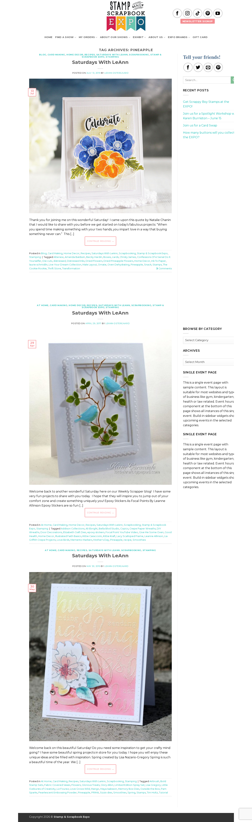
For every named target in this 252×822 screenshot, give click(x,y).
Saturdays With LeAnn (112, 54)
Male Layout (89, 264)
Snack (147, 264)
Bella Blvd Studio (109, 528)
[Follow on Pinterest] (207, 13)
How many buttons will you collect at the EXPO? (210, 135)
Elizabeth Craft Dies (74, 532)
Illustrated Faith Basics (68, 536)
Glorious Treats (91, 785)
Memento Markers (81, 539)
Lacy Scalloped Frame (130, 536)
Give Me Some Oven (151, 532)
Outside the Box (150, 788)
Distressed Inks (75, 261)
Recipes (89, 54)
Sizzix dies (106, 792)
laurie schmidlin (38, 264)
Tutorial (163, 792)
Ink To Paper (158, 261)
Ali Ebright (92, 528)
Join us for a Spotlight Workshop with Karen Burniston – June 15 (210, 116)
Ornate (102, 264)
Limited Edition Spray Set (130, 785)
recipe (128, 539)
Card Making (56, 54)
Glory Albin (107, 785)
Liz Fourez (63, 788)
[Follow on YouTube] (217, 13)
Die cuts (47, 261)
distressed (59, 261)
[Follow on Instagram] (187, 13)
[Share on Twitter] (198, 67)
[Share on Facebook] (188, 67)
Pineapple (137, 264)
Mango (95, 788)
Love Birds (63, 539)
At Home (43, 305)
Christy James (128, 257)
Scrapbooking (139, 54)
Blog (42, 54)
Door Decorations (51, 532)
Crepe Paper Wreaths (143, 528)
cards (115, 257)
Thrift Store (54, 268)
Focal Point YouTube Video (122, 532)
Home (48, 37)
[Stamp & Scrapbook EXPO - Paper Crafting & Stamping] (126, 16)
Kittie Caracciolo (92, 536)
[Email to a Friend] (208, 67)
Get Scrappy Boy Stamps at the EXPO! (206, 104)
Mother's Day (101, 539)
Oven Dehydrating (119, 264)
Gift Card (200, 37)
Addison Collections (72, 528)
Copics (124, 528)
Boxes (107, 257)
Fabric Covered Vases (57, 785)
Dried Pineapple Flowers (118, 261)
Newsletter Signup (197, 21)
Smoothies (139, 539)
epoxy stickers (95, 532)
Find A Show (64, 37)
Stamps (157, 264)
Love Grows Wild (80, 788)
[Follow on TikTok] (197, 13)
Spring (131, 792)
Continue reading (100, 241)
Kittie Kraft (109, 536)
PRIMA (95, 792)
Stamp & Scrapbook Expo (152, 253)
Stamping (112, 57)
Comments (164, 268)
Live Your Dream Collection (65, 264)
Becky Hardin (94, 257)
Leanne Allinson (153, 536)
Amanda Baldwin (75, 257)
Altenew (59, 257)
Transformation (71, 268)
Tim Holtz (152, 792)
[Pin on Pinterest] (218, 67)
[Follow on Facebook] (177, 13)
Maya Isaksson (108, 788)
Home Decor (74, 54)
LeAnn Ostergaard (116, 73)
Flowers (76, 785)
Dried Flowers (94, 261)
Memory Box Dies (128, 788)
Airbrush (154, 781)
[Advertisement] (100, 286)
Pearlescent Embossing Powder (57, 792)
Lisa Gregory (153, 785)
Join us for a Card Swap (200, 125)
